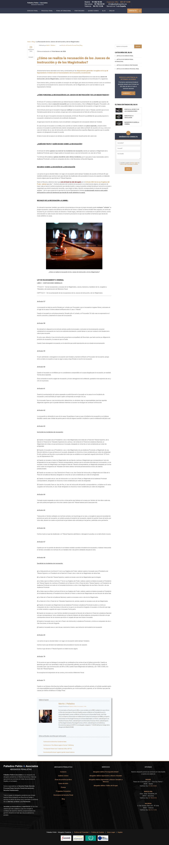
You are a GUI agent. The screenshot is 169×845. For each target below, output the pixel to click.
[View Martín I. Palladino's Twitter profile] (55, 712)
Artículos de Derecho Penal (125, 55)
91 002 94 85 (97, 2)
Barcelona (26, 777)
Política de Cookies (97, 832)
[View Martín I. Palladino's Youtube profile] (55, 716)
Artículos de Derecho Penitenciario (127, 65)
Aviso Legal (134, 162)
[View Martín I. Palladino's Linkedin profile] (55, 720)
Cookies (135, 164)
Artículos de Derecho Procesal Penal (70, 45)
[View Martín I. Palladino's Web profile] (55, 724)
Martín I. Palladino (50, 45)
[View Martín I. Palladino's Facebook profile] (55, 708)
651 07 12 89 (125, 2)
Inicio (29, 42)
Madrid (20, 777)
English (120, 832)
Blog (33, 42)
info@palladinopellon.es (117, 4)
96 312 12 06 (98, 6)
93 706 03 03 (99, 4)
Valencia (33, 777)
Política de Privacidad (126, 164)
